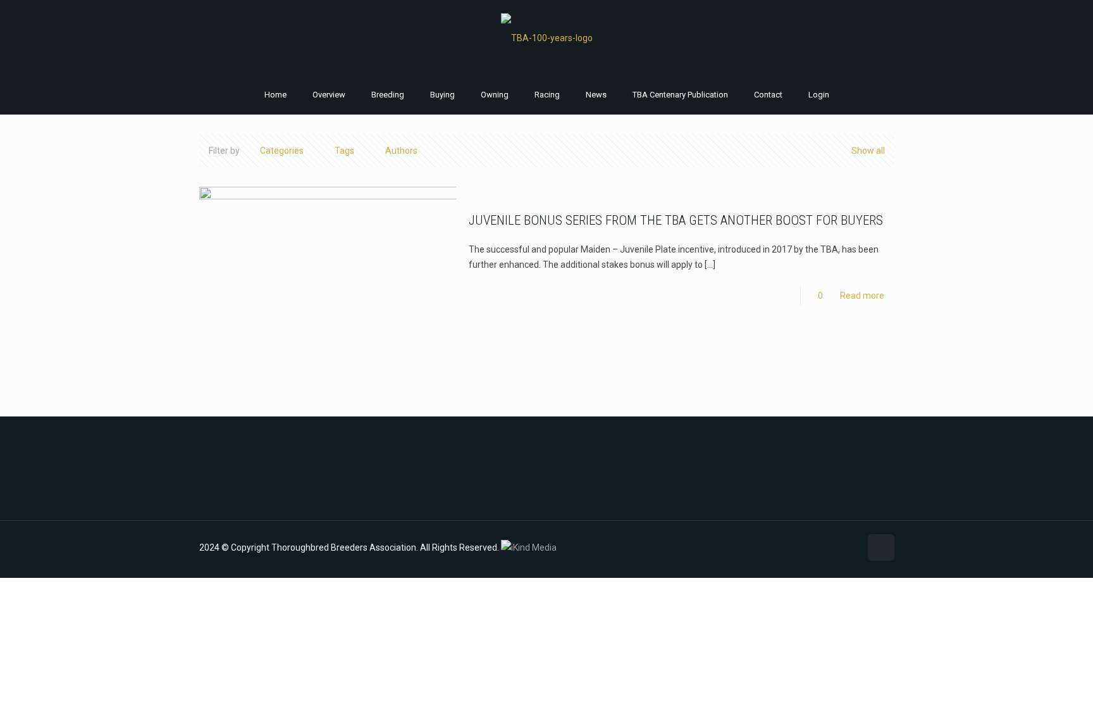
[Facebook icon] (810, 547)
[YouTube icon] (824, 547)
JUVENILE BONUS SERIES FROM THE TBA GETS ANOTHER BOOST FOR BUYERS (676, 220)
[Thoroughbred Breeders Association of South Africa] (547, 37)
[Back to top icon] (881, 547)
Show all (868, 151)
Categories (282, 151)
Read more (862, 296)
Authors (401, 151)
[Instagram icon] (837, 547)
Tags (344, 151)
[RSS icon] (850, 547)
